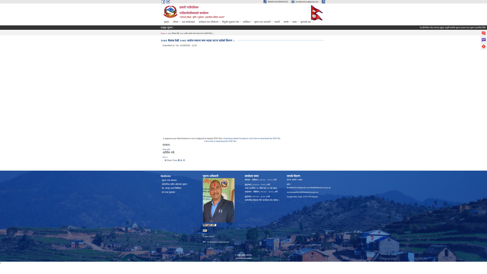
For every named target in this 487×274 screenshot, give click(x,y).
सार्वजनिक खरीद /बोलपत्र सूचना (174, 184)
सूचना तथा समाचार (169, 180)
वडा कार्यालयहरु (188, 22)
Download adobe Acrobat (235, 138)
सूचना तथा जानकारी (262, 22)
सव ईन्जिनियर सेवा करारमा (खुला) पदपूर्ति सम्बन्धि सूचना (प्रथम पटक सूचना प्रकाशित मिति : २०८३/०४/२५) (443, 28)
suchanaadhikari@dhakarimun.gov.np (302, 192)
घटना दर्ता (166, 149)
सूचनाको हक (305, 22)
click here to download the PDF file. (265, 138)
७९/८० (165, 157)
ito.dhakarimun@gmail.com (218, 242)
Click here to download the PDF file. (220, 141)
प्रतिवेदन (246, 22)
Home (163, 33)
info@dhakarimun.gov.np (320, 187)
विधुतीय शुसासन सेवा (230, 22)
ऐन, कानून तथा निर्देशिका (171, 188)
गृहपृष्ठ (166, 22)
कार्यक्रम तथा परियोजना (208, 22)
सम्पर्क (286, 22)
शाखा (294, 22)
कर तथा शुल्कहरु (168, 192)
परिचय (175, 22)
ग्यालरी (277, 22)
